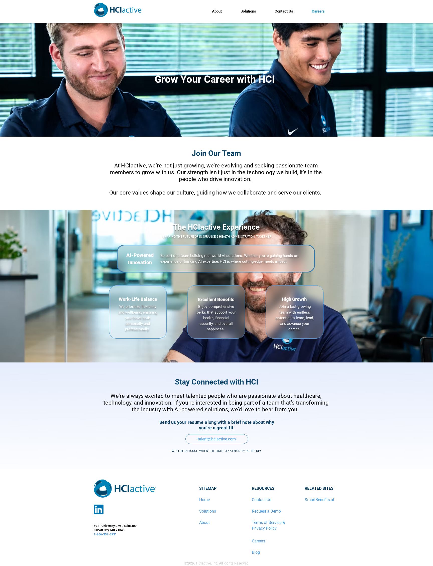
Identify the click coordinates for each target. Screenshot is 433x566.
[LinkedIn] (98, 509)
